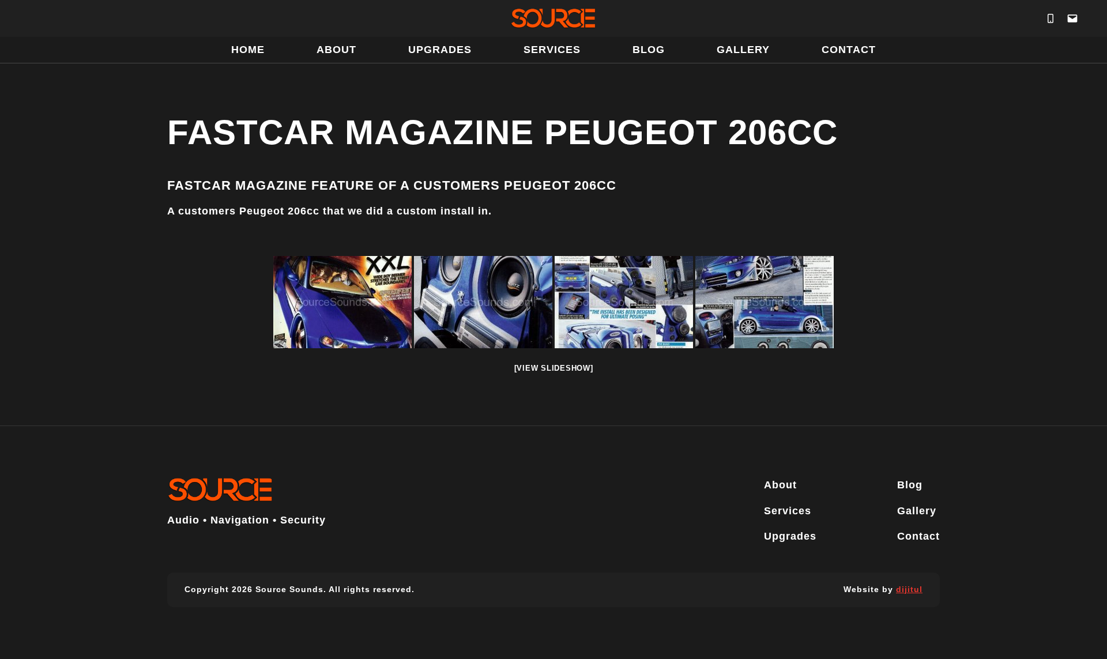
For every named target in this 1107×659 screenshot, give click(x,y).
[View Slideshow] (553, 368)
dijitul (909, 589)
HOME (248, 49)
